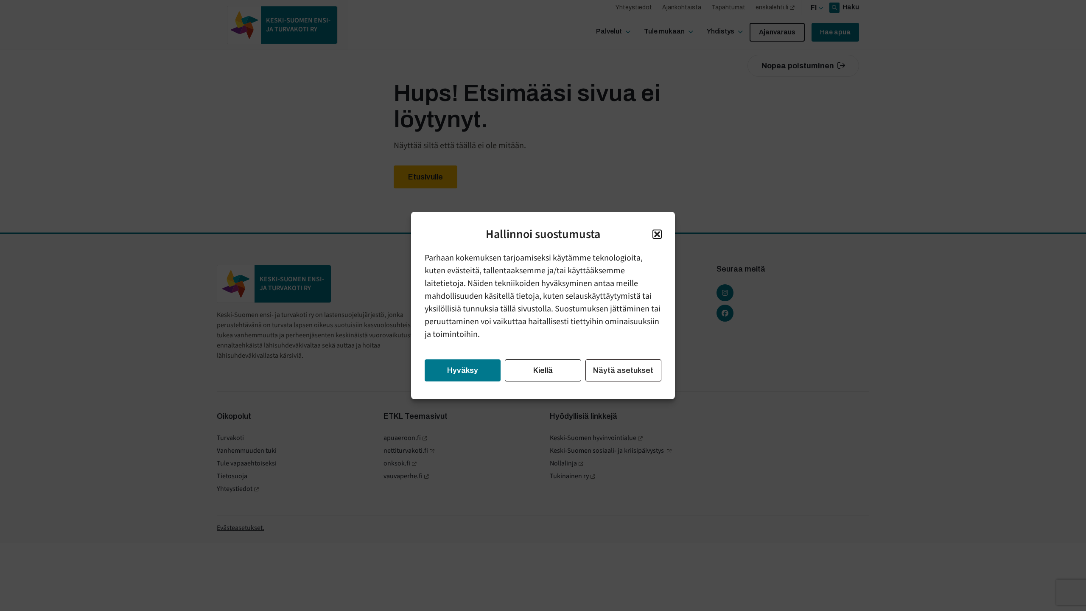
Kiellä (543, 370)
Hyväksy (462, 370)
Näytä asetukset (623, 370)
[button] (657, 234)
